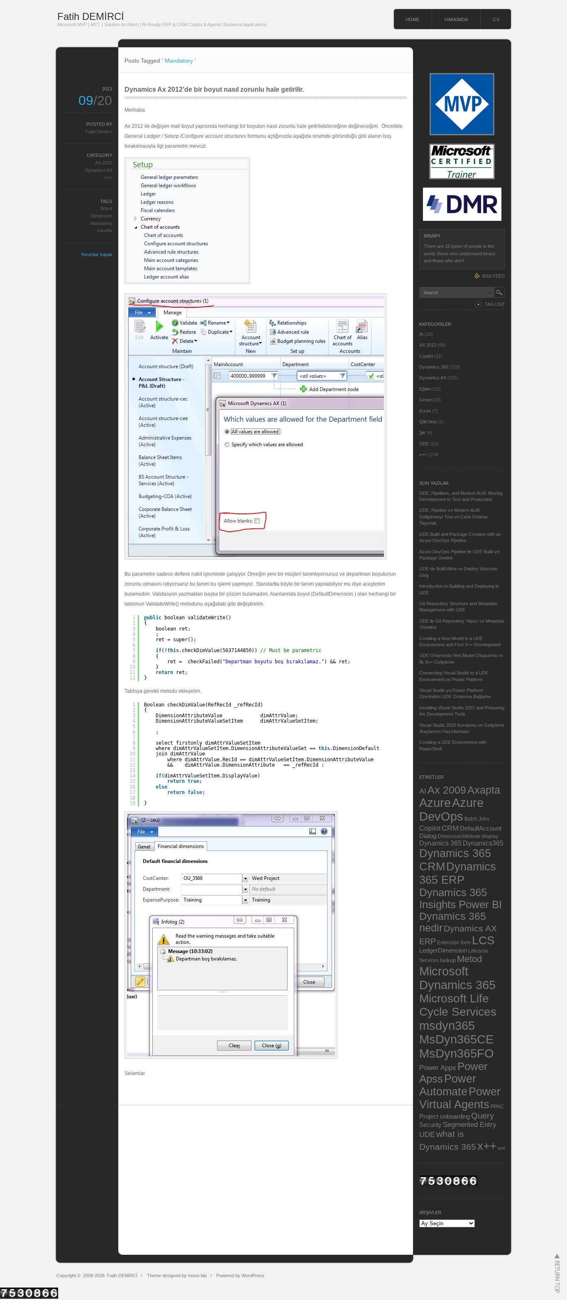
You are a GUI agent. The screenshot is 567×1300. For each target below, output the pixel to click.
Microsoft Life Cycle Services (457, 1005)
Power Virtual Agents (460, 1098)
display (490, 836)
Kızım (425, 410)
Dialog (427, 836)
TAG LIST (495, 304)
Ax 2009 (447, 790)
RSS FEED (493, 276)
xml (501, 1148)
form (466, 943)
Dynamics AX (98, 170)
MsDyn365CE (456, 1039)
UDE (424, 443)
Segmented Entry (469, 1125)
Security (430, 1125)
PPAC (497, 1106)
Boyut (106, 208)
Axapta (483, 790)
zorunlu (104, 230)
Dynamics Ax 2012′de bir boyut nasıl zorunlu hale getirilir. (214, 89)
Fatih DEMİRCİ (90, 16)
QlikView (428, 421)
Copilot (426, 356)
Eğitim (425, 388)
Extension (448, 942)
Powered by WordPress (240, 1275)
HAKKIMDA (456, 19)
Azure (435, 802)
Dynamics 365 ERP (457, 873)
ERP (427, 941)
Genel (425, 399)
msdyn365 (447, 1025)
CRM (450, 827)
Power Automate (447, 1085)
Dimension (101, 215)
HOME (412, 19)
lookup (448, 960)
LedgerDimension (443, 950)
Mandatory (101, 223)
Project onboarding (444, 1116)
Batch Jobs (476, 818)
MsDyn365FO (456, 1053)
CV (496, 19)
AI (421, 334)
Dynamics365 (483, 843)
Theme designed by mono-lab (177, 1275)
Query (482, 1115)
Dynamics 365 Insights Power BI (460, 898)
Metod (469, 959)
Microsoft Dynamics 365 (457, 978)
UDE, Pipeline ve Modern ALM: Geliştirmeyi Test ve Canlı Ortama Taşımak (453, 516)
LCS (483, 940)
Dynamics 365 (433, 366)
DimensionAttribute (459, 836)
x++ (108, 177)
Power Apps (437, 1067)
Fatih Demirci (99, 131)
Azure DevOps (451, 809)
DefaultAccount (480, 828)
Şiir (422, 432)
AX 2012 (103, 162)
